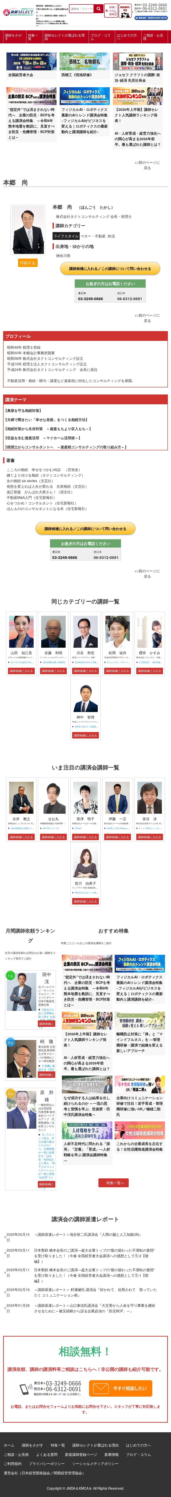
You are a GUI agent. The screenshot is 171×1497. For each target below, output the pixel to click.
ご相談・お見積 (153, 37)
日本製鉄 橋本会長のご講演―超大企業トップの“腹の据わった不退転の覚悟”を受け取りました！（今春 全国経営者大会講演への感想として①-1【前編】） (94, 1275)
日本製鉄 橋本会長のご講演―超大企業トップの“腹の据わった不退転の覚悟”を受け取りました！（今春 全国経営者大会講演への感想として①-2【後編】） (94, 1256)
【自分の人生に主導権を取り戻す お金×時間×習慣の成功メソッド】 (46, 1018)
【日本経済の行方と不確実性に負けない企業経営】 (97, 662)
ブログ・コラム (101, 37)
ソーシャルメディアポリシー (95, 1463)
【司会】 (78, 828)
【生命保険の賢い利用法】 (54, 662)
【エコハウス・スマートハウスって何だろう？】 (128, 662)
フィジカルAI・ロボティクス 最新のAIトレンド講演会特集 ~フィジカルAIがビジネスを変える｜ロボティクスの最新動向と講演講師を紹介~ (86, 120)
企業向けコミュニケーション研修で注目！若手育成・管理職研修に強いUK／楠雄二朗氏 (139, 1106)
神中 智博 (85, 717)
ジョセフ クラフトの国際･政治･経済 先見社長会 (137, 77)
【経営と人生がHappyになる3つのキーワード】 (127, 828)
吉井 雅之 (21, 818)
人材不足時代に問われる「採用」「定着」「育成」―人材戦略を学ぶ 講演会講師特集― (87, 1152)
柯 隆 (49, 1041)
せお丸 (53, 818)
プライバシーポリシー (47, 1463)
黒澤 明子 (85, 818)
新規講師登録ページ (81, 1454)
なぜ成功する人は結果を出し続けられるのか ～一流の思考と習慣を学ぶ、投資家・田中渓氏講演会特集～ (87, 1106)
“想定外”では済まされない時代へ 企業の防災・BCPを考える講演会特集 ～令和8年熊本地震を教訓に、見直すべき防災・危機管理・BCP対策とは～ (31, 123)
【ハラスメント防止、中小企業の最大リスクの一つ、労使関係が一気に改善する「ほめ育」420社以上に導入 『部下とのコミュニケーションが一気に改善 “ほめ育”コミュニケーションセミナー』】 (48, 1161)
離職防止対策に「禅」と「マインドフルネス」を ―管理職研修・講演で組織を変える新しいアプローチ (139, 1042)
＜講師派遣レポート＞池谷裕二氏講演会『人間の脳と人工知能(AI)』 (88, 1234)
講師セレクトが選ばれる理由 (65, 37)
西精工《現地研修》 (77, 74)
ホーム (9, 1444)
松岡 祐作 (117, 652)
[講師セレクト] (18, 11)
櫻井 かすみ (149, 652)
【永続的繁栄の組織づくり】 (23, 828)
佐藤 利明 (53, 652)
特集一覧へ (115, 1182)
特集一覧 (33, 37)
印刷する (27, 262)
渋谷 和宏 (85, 652)
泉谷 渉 (149, 818)
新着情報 (111, 1454)
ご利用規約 (13, 1463)
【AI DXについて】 (51, 828)
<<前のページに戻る (147, 165)
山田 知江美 (21, 652)
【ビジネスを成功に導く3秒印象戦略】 (27, 662)
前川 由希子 (85, 883)
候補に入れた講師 (112, 10)
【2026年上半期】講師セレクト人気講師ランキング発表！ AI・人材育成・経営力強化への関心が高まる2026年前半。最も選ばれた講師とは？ (138, 127)
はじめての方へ (127, 37)
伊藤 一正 (117, 818)
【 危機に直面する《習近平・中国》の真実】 (46, 1071)
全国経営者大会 (20, 74)
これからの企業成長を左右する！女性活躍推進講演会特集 (139, 1146)
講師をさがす (13, 37)
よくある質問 (46, 1454)
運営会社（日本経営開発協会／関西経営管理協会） (45, 1472)
